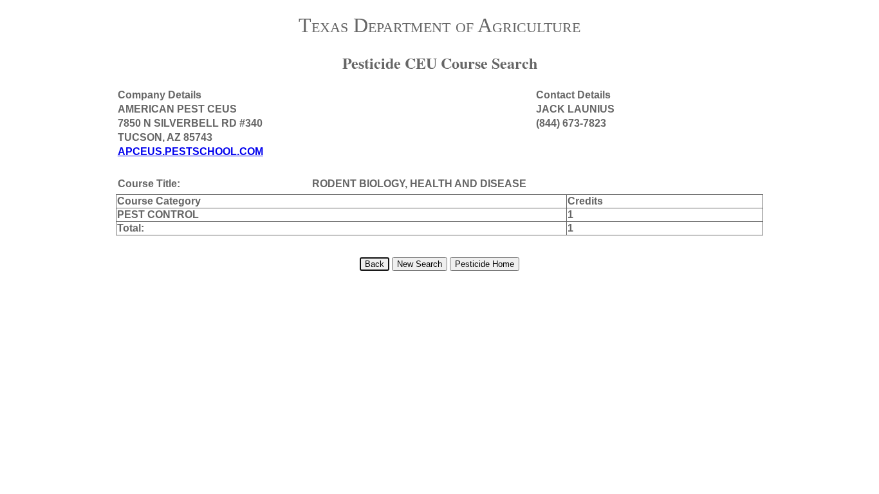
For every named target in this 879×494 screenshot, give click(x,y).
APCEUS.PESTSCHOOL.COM (190, 151)
